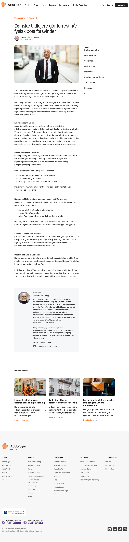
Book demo (84, 473)
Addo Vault (6, 469)
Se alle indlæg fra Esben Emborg (45, 342)
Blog (55, 480)
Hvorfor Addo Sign (80, 5)
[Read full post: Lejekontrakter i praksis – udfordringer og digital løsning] (30, 396)
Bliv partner (109, 469)
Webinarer (58, 476)
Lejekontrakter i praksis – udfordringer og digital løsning (29, 401)
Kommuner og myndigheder (33, 481)
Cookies (5, 531)
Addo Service (7, 476)
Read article (19, 420)
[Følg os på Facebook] (120, 529)
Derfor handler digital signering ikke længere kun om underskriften (98, 403)
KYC (86, 93)
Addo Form (6, 465)
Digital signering (91, 50)
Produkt (28, 5)
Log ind (110, 5)
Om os (108, 462)
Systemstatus (59, 483)
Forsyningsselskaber (36, 476)
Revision (31, 497)
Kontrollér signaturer (62, 473)
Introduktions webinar (88, 465)
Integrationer (64, 5)
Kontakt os (109, 465)
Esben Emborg (33, 37)
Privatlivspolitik (13, 531)
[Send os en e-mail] (125, 529)
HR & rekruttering (34, 462)
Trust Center (58, 469)
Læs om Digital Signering (89, 480)
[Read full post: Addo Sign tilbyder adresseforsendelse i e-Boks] (64, 396)
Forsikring (32, 486)
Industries (88, 71)
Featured (33, 18)
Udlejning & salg (34, 465)
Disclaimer (38, 531)
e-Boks (4, 480)
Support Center (60, 462)
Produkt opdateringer (94, 77)
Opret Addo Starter (87, 462)
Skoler (30, 469)
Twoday (24, 528)
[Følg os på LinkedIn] (110, 529)
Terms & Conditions (27, 531)
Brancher (53, 5)
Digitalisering (20, 18)
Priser (36, 5)
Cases (43, 5)
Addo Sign (6, 462)
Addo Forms (89, 82)
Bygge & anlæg (34, 473)
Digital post (89, 66)
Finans (30, 493)
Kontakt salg (84, 476)
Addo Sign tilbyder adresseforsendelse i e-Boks (63, 401)
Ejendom (31, 489)
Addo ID (5, 473)
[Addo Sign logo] (11, 4)
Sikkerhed (88, 61)
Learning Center (60, 465)
